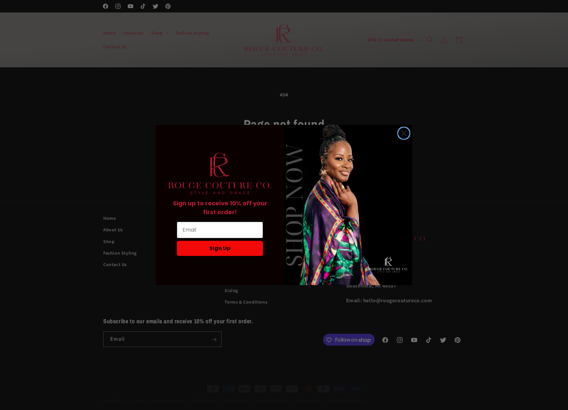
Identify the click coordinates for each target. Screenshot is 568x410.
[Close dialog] (404, 133)
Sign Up (219, 248)
